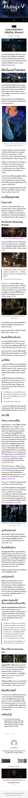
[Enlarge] (24, 254)
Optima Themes (18, 795)
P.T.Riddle (17, 36)
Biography (7, 458)
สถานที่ (14, 26)
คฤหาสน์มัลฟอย (6, 733)
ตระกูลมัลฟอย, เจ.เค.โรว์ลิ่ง (12, 502)
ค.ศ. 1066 (21, 429)
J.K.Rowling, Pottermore (17, 456)
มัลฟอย (13, 733)
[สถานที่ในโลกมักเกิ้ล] (4, 761)
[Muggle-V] (14, 7)
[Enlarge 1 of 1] (24, 656)
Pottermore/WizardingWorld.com (16, 238)
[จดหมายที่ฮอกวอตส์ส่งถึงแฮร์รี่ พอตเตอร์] (23, 761)
